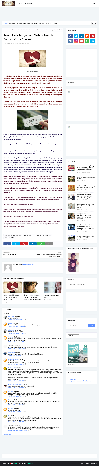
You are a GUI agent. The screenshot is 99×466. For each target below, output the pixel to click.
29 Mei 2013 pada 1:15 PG (15, 405)
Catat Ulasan (7, 434)
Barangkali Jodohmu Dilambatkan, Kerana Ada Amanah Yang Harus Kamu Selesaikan (33, 23)
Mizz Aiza (11, 323)
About (87, 463)
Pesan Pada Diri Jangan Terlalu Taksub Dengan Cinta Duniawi (11, 297)
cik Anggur (11, 330)
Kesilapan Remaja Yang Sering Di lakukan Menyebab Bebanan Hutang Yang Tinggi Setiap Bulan (85, 168)
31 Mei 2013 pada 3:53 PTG (16, 422)
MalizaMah (11, 316)
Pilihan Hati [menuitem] (28, 3)
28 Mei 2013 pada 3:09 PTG (16, 364)
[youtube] (81, 41)
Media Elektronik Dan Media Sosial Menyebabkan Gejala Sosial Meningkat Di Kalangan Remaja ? (85, 227)
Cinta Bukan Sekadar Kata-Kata (20, 30)
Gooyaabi (30, 463)
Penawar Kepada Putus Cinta (51, 296)
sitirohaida (11, 352)
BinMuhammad (13, 359)
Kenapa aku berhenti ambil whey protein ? (81, 381)
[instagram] (76, 41)
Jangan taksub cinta (10, 237)
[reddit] (87, 36)
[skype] (92, 41)
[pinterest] (92, 36)
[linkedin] (81, 36)
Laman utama (7, 30)
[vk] (70, 41)
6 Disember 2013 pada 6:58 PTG (18, 430)
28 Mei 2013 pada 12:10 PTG (16, 326)
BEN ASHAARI (72, 379)
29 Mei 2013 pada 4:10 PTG (16, 412)
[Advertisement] (37, 14)
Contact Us (94, 463)
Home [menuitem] (20, 3)
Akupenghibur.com (10, 43)
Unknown (11, 337)
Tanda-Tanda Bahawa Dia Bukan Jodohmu (86, 177)
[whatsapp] (87, 41)
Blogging (15, 463)
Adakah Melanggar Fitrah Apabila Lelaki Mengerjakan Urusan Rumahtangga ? (84, 196)
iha (9, 415)
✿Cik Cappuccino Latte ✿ (16, 384)
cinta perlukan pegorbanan (44, 235)
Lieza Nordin (12, 368)
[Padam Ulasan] (25, 320)
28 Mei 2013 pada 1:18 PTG (16, 356)
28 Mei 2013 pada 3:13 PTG (16, 381)
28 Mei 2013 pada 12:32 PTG (16, 349)
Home (82, 463)
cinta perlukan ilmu (29, 235)
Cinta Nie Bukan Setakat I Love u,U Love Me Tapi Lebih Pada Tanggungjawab (32, 297)
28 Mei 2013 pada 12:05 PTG (16, 320)
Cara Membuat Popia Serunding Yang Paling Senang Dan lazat (86, 186)
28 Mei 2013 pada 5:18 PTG (16, 396)
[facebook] (70, 36)
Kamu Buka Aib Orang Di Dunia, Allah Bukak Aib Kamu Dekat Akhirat (85, 205)
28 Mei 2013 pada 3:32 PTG (16, 388)
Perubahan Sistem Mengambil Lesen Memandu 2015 (85, 237)
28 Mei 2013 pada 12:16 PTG (16, 342)
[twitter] (76, 36)
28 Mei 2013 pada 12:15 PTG (16, 333)
